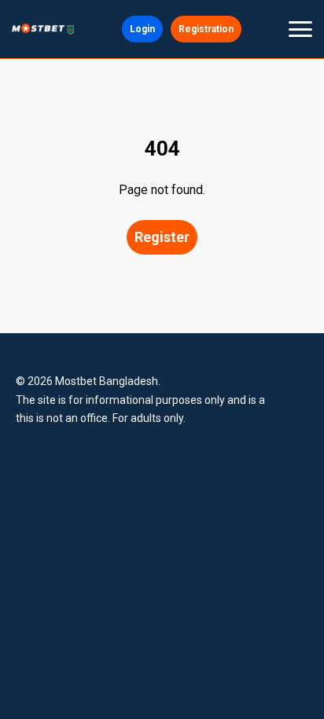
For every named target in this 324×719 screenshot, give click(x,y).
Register (162, 237)
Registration (206, 29)
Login (142, 29)
